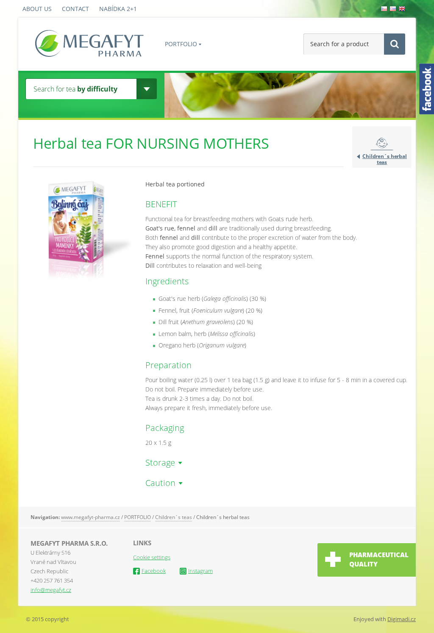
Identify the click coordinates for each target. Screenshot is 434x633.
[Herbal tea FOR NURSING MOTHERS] (84, 279)
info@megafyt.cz (51, 590)
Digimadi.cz (401, 619)
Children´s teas (173, 517)
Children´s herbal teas (384, 159)
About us (37, 9)
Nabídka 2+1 (118, 9)
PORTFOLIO (181, 44)
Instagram (200, 571)
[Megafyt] (89, 44)
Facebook (154, 571)
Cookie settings (151, 557)
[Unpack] (146, 88)
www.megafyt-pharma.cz (90, 517)
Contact (75, 9)
